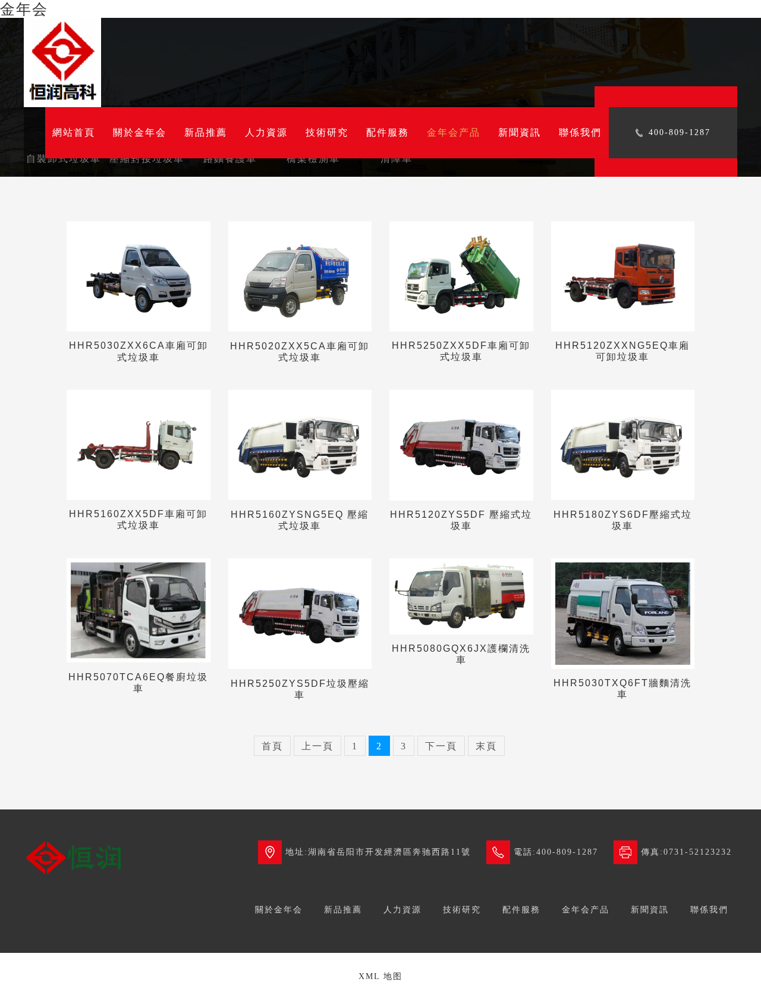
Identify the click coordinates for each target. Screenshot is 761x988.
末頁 (486, 746)
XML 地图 (380, 976)
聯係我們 (580, 132)
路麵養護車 (230, 159)
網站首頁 (73, 132)
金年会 (24, 9)
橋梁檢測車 (313, 159)
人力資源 (266, 132)
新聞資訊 (519, 132)
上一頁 (317, 746)
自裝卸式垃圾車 (63, 159)
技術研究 (327, 132)
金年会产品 (453, 132)
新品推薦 (205, 132)
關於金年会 (139, 132)
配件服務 (387, 132)
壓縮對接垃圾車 (146, 159)
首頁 (272, 746)
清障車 (396, 159)
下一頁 (441, 746)
